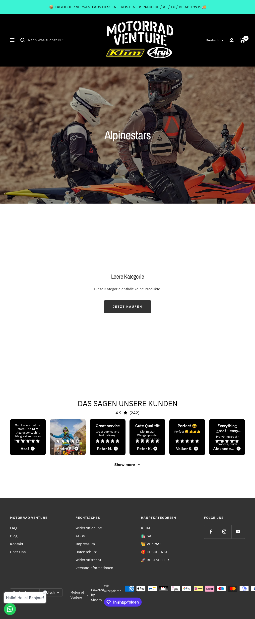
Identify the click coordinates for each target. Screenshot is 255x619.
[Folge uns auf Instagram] (224, 532)
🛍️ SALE (148, 536)
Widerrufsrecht (88, 559)
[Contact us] (10, 609)
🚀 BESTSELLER (155, 559)
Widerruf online (88, 528)
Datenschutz (86, 551)
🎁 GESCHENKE (154, 551)
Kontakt (16, 544)
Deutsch (212, 40)
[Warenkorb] (242, 40)
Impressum (85, 544)
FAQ (13, 528)
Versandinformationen (94, 567)
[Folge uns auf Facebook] (211, 532)
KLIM (145, 528)
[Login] (231, 40)
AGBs (80, 536)
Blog (13, 536)
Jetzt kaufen (127, 307)
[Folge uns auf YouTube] (238, 532)
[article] (28, 437)
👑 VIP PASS (152, 544)
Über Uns (18, 551)
